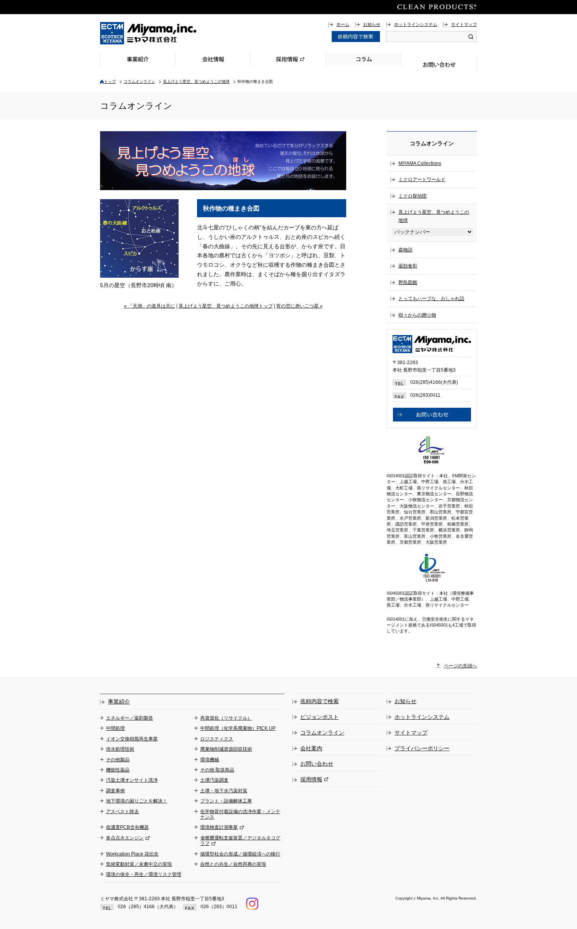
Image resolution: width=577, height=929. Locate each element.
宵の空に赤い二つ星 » (299, 306)
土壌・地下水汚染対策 (223, 790)
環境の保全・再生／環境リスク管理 (143, 874)
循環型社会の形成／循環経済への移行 (240, 854)
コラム (364, 59)
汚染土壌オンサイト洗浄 (132, 780)
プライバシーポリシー (421, 748)
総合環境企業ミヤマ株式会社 (148, 33)
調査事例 (115, 790)
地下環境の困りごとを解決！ (136, 801)
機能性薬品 (118, 770)
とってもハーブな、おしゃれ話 (431, 298)
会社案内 (311, 748)
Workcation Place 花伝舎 (132, 854)
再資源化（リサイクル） (226, 718)
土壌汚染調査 (214, 780)
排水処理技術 (120, 749)
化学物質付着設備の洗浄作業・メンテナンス (240, 814)
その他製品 (118, 759)
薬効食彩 (407, 266)
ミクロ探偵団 (412, 196)
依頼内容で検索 (319, 701)
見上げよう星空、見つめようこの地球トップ (226, 306)
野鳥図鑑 (407, 282)
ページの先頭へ (460, 666)
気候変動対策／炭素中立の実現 (139, 864)
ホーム (342, 24)
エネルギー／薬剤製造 (129, 718)
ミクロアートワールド (422, 179)
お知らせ (371, 24)
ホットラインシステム (415, 24)
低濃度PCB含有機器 (127, 827)
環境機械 (209, 759)
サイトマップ (464, 24)
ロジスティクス (216, 739)
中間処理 (115, 728)
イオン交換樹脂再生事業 (132, 739)
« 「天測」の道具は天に (149, 306)
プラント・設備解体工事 (226, 801)
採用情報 (288, 59)
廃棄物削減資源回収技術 (226, 749)
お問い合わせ (439, 64)
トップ (110, 81)
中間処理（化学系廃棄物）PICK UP (238, 728)
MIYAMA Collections (419, 163)
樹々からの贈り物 (417, 315)
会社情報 (213, 59)
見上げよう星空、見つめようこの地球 (196, 81)
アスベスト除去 (122, 811)
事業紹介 (137, 59)
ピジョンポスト (319, 717)
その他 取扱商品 (217, 770)
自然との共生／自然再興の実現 (233, 864)
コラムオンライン (139, 81)
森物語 (405, 250)
